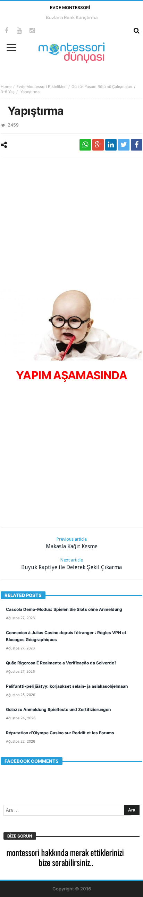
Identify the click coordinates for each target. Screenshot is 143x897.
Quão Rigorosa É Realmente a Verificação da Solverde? (61, 662)
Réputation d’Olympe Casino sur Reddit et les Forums (60, 732)
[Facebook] (6, 30)
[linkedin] (111, 145)
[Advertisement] (71, 222)
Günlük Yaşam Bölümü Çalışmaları (102, 86)
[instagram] (32, 30)
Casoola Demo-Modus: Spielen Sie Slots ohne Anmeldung (64, 609)
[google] (98, 145)
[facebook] (136, 145)
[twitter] (123, 145)
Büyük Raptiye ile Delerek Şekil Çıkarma (71, 564)
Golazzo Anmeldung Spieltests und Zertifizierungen (58, 709)
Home (6, 86)
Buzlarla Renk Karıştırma (72, 17)
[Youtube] (19, 30)
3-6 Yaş (8, 91)
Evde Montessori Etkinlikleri (41, 86)
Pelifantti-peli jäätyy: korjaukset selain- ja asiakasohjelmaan (67, 686)
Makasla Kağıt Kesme (72, 543)
